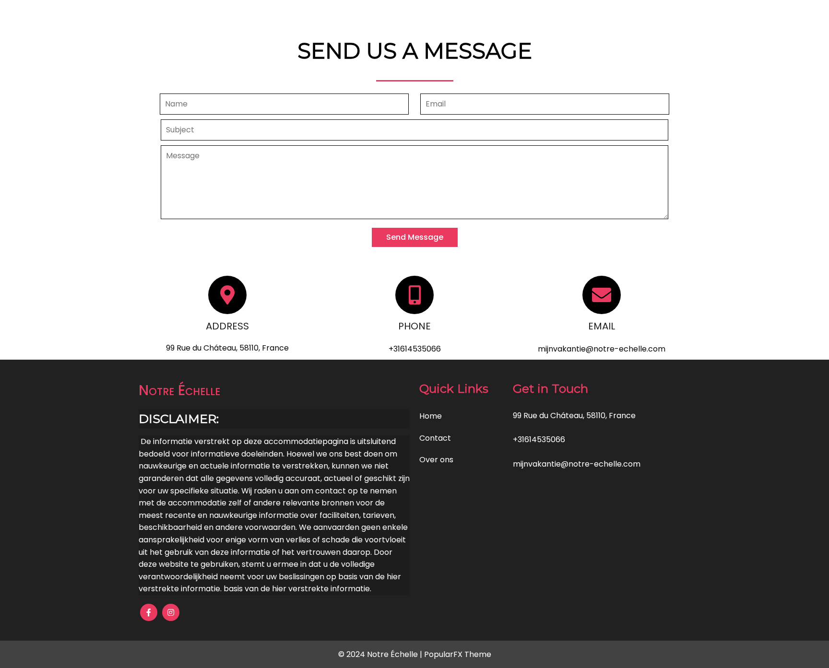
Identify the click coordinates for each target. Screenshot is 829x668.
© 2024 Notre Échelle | (381, 654)
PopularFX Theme (457, 654)
